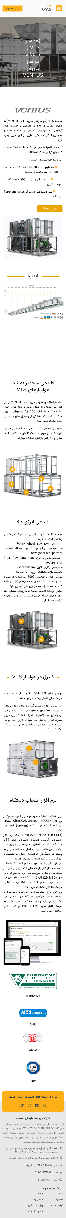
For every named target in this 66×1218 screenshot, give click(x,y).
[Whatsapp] (29, 1105)
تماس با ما (37, 1199)
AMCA (33, 1050)
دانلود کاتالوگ (35, 1211)
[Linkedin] (36, 1105)
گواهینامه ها (56, 1205)
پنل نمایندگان (35, 1205)
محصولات (58, 1199)
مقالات (39, 1193)
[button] (59, 8)
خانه (61, 1193)
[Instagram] (44, 1105)
